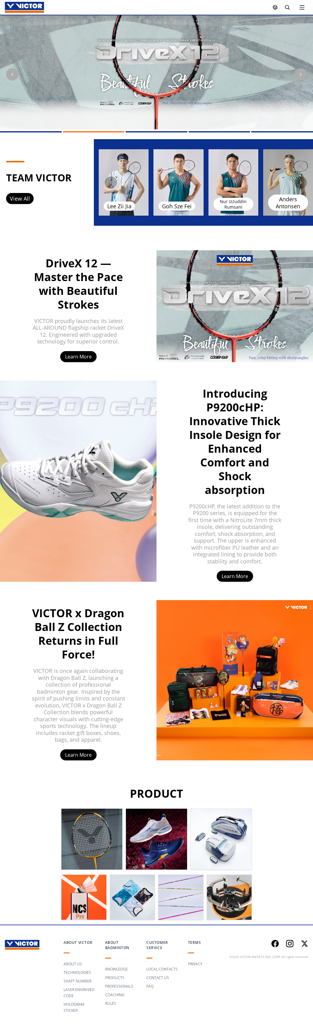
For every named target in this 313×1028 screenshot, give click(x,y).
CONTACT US (157, 977)
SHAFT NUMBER (77, 981)
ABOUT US (73, 964)
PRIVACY (195, 964)
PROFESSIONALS (119, 986)
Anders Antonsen (288, 202)
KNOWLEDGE (116, 969)
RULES (110, 1003)
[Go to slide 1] (31, 131)
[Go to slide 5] (282, 131)
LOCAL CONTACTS (162, 969)
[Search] (287, 7)
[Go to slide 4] (219, 131)
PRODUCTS (114, 977)
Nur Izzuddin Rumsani (233, 204)
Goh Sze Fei (177, 206)
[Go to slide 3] (156, 131)
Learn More (78, 356)
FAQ (149, 986)
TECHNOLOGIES (77, 972)
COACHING (114, 994)
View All (20, 198)
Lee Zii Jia (119, 206)
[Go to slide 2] (94, 131)
